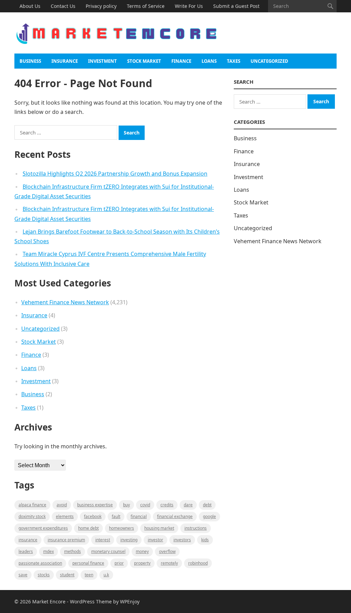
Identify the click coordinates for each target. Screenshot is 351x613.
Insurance (64, 61)
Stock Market (144, 61)
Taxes (233, 61)
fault (116, 516)
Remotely (169, 563)
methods (72, 551)
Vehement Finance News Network (65, 302)
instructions (195, 528)
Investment (102, 61)
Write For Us (189, 6)
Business (30, 61)
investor (155, 540)
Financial (139, 516)
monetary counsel (108, 551)
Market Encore (48, 601)
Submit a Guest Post (236, 6)
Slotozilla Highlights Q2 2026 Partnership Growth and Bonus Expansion (115, 173)
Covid (145, 505)
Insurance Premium (66, 540)
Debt (207, 505)
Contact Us (63, 6)
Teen (89, 575)
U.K (106, 575)
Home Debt (88, 528)
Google (209, 516)
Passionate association (40, 563)
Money (142, 551)
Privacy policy (101, 6)
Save (23, 575)
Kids (205, 540)
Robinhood (198, 563)
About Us (30, 6)
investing (128, 540)
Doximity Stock (32, 516)
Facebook (92, 516)
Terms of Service (146, 6)
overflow (167, 551)
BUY (126, 505)
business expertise (95, 505)
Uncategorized (269, 61)
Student (67, 575)
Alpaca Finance (32, 505)
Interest (102, 540)
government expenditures (43, 528)
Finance (181, 61)
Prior (119, 563)
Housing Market (159, 528)
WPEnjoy (130, 601)
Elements (65, 516)
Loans (209, 61)
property (142, 563)
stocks (44, 575)
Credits (166, 505)
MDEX (48, 551)
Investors (182, 540)
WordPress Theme (91, 601)
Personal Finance (88, 563)
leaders (26, 551)
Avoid (62, 505)
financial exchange (175, 516)
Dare (188, 505)
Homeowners (121, 528)
